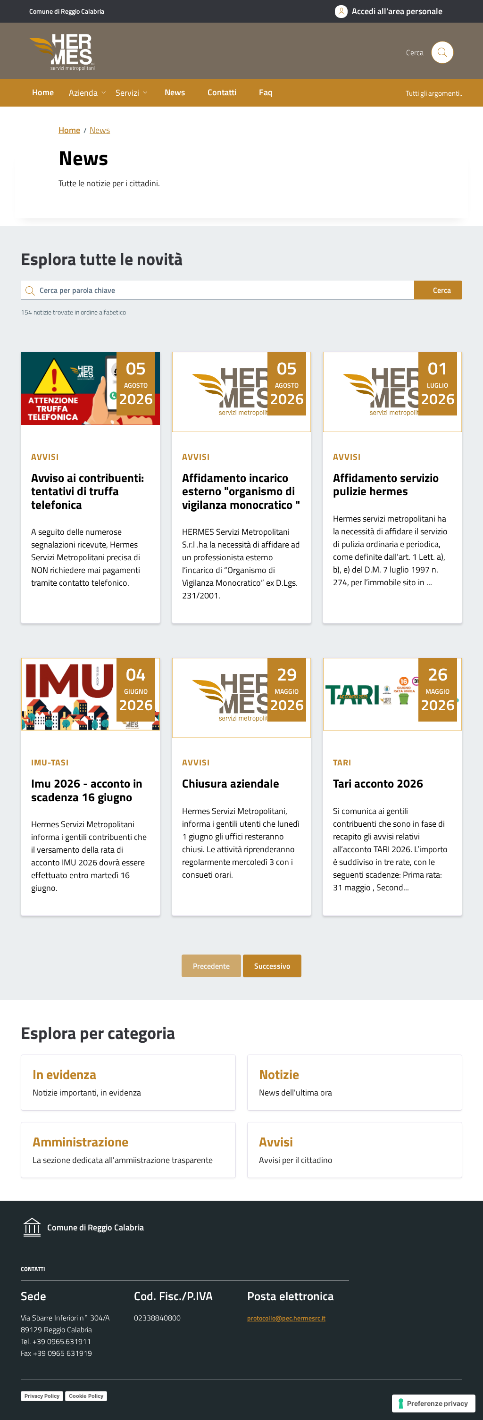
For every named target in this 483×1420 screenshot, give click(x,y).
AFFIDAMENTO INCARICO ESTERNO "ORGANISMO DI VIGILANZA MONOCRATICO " (241, 491)
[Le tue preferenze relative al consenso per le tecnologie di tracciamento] (433, 1403)
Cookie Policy (86, 1396)
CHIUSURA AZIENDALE (230, 783)
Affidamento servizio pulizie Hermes (386, 484)
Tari (342, 762)
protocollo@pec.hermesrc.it (286, 1318)
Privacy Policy (42, 1396)
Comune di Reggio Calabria (66, 11)
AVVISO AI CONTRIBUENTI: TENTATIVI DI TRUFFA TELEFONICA (87, 491)
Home (69, 130)
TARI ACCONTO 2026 (378, 783)
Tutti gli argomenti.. (434, 93)
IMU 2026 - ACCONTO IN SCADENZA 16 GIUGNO (86, 790)
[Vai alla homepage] (68, 52)
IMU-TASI (49, 762)
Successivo (272, 966)
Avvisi (44, 456)
